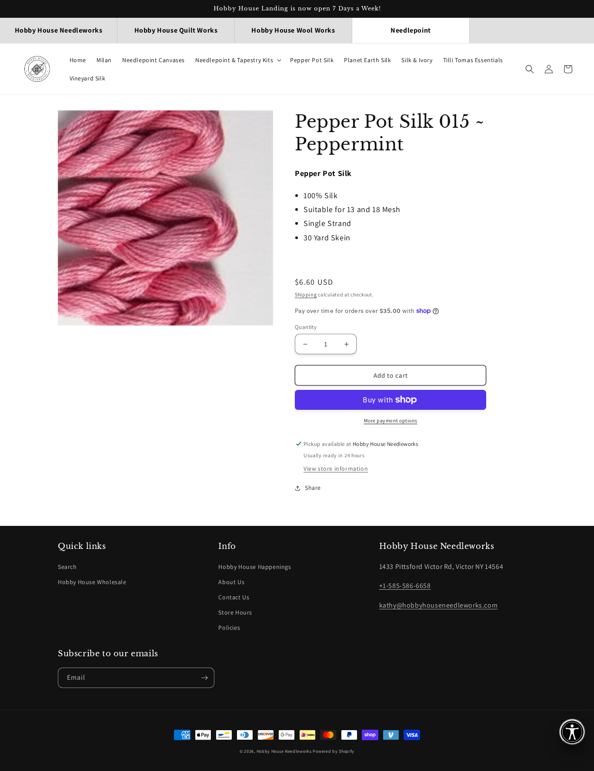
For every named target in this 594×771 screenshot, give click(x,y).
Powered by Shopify (333, 751)
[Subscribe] (204, 678)
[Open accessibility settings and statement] (572, 732)
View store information (336, 468)
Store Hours (235, 612)
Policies (229, 627)
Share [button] (313, 488)
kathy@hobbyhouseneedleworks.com (438, 605)
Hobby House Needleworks (284, 751)
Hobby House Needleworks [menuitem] (59, 30)
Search (67, 567)
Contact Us (233, 597)
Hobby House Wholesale (92, 582)
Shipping (306, 294)
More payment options (390, 420)
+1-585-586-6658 (405, 585)
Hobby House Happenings (254, 567)
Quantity (306, 327)
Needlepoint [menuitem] (410, 30)
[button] (237, 60)
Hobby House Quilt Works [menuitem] (176, 30)
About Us (231, 582)
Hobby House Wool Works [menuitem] (293, 30)
